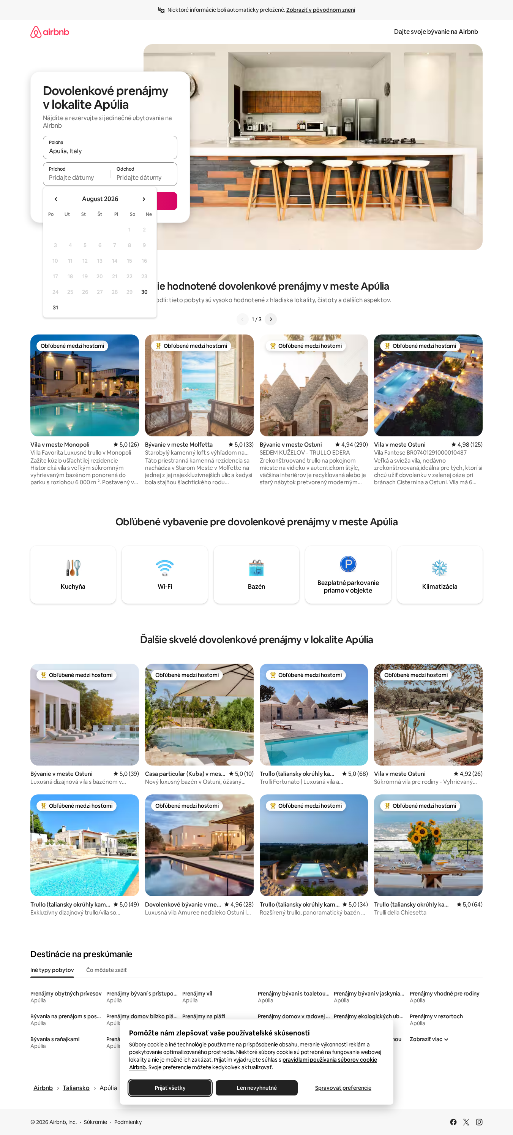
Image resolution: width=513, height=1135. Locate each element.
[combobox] (110, 150)
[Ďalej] (271, 319)
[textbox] (76, 177)
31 (55, 307)
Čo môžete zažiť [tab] (106, 970)
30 (144, 292)
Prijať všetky (170, 1087)
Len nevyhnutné (256, 1087)
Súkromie (95, 1122)
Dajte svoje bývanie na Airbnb (436, 32)
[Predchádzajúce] (243, 319)
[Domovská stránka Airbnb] (49, 32)
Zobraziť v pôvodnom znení (320, 9)
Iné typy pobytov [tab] (52, 970)
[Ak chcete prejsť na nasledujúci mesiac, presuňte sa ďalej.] (143, 199)
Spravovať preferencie (343, 1087)
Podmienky (128, 1122)
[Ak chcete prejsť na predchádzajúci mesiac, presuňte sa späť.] (56, 199)
